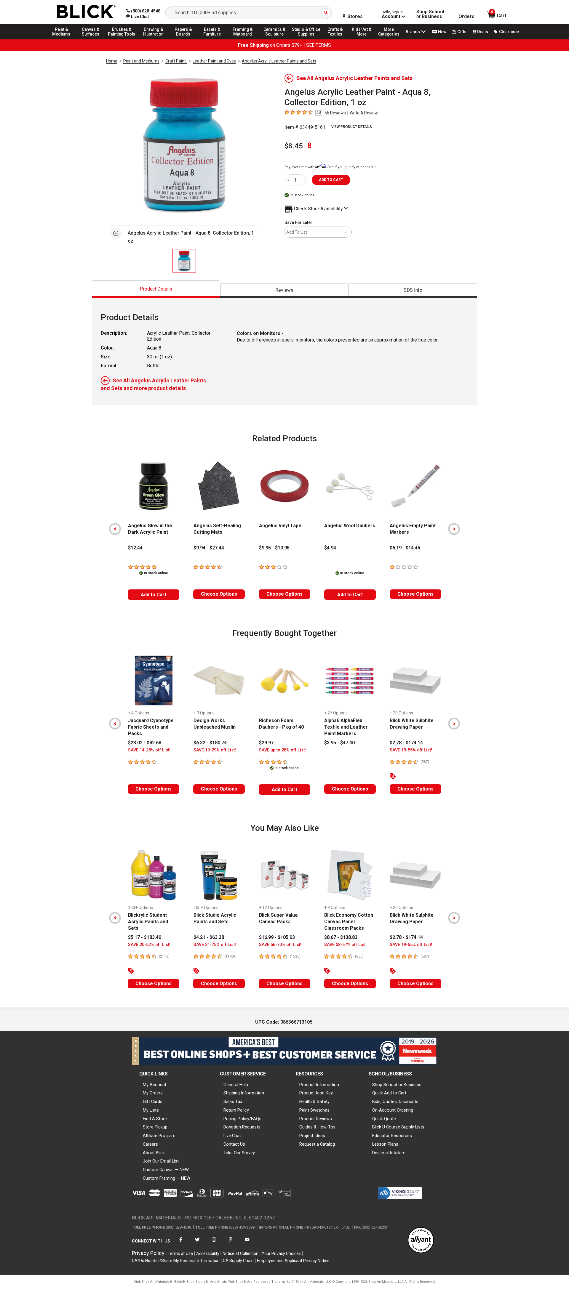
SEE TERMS (318, 45)
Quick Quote (384, 1118)
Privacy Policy (148, 1253)
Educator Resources (392, 1135)
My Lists (151, 1110)
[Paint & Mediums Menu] (63, 39)
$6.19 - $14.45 (405, 548)
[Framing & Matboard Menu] (242, 39)
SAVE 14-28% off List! (149, 750)
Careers (150, 1144)
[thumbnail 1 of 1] (184, 260)
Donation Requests (241, 1127)
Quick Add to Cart (389, 1093)
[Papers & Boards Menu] (185, 39)
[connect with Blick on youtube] (247, 1243)
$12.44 (135, 548)
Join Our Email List (161, 1161)
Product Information (319, 1084)
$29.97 (266, 742)
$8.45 (293, 146)
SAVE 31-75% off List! (215, 944)
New (442, 31)
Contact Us (234, 1144)
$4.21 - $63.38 (209, 937)
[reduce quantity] (289, 180)
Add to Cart (153, 594)
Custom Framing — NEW (166, 1178)
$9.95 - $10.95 (274, 548)
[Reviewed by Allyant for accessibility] (420, 1240)
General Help (235, 1084)
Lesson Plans (385, 1144)
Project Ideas (312, 1135)
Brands (413, 31)
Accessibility (207, 1253)
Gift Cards (152, 1101)
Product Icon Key (316, 1093)
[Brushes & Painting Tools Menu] (121, 39)
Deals (482, 31)
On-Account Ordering (392, 1110)
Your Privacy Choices (281, 1253)
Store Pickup (155, 1127)
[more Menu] (388, 39)
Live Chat (232, 1135)
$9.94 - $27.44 (209, 548)
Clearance (509, 31)
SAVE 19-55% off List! (411, 750)
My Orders (153, 1093)
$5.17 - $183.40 (144, 937)
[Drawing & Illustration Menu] (153, 39)
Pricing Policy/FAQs (242, 1118)
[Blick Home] (86, 12)
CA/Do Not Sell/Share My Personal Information (176, 1260)
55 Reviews (335, 112)
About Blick (154, 1152)
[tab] (156, 289)
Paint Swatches (314, 1110)
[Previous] (115, 529)
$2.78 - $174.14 (406, 742)
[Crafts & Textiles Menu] (338, 39)
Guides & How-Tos (317, 1127)
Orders (466, 16)
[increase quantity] (302, 180)
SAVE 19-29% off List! (215, 750)
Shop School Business (430, 14)
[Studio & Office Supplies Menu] (306, 39)
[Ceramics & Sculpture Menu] (274, 39)
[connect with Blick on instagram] (214, 1243)
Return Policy (236, 1110)
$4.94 (330, 548)
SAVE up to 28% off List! (282, 750)
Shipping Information (243, 1093)
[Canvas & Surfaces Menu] (91, 39)
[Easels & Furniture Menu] (213, 39)
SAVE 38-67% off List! (345, 944)
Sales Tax (232, 1101)
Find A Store (155, 1118)
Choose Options (219, 594)
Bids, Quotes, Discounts (395, 1101)
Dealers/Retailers (388, 1152)
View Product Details (351, 127)
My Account (154, 1084)
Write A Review (364, 112)
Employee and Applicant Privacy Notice (293, 1260)
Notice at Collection (240, 1253)
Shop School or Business (396, 1084)
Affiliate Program (159, 1135)
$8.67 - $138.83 (340, 937)
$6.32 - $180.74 (210, 742)
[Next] (454, 529)
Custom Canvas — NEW (166, 1169)
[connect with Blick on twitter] (197, 1243)
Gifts (461, 31)
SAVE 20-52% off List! (149, 944)
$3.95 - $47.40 (339, 742)
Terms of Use (180, 1253)
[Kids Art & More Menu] (364, 39)
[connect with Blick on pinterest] (230, 1243)
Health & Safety (314, 1101)
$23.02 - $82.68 (144, 742)
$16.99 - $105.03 (277, 937)
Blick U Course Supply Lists (398, 1127)
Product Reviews (315, 1118)
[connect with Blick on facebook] (181, 1243)
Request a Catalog (317, 1144)
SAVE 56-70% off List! (280, 944)
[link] (137, 16)
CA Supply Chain (238, 1260)
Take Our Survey (239, 1152)
